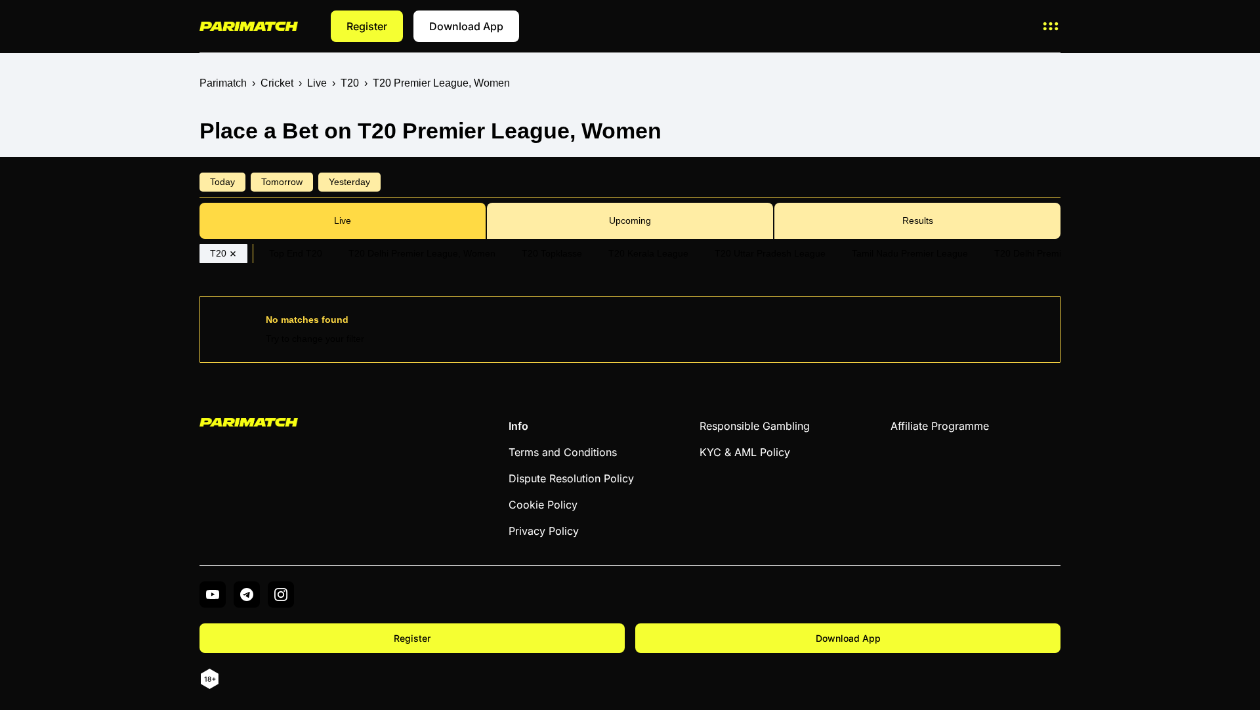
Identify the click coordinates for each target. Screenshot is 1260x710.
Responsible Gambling (755, 425)
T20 (218, 253)
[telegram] (247, 594)
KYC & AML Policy (745, 452)
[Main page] (249, 26)
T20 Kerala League (648, 253)
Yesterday (349, 182)
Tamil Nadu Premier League (910, 253)
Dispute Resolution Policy (571, 478)
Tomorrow (282, 182)
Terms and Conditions (563, 452)
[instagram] (281, 594)
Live (342, 220)
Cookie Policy (543, 504)
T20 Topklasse (552, 253)
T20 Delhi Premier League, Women (421, 253)
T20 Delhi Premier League (1049, 253)
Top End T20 (295, 253)
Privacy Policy (544, 530)
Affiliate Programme (940, 425)
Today (222, 182)
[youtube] (213, 594)
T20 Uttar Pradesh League (770, 253)
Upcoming (630, 220)
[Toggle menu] (1050, 26)
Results (917, 220)
